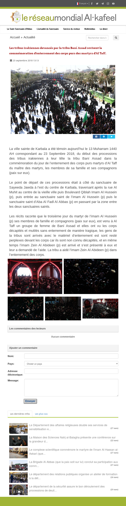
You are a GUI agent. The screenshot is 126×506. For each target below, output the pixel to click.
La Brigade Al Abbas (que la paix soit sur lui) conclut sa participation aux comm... (73, 464)
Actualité (29, 37)
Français (83, 3)
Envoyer (30, 401)
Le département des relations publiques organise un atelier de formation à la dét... (73, 476)
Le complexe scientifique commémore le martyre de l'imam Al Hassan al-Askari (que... (73, 451)
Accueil (15, 37)
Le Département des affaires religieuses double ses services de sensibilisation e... (68, 427)
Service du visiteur (71, 29)
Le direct (103, 29)
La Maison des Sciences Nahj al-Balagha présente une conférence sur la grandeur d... (72, 439)
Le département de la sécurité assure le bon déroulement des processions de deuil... (67, 488)
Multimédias (89, 29)
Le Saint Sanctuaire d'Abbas (19, 29)
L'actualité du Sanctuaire (48, 29)
